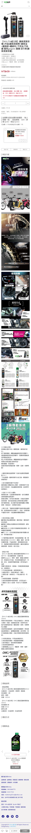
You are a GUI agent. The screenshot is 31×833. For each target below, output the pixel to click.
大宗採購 (15, 782)
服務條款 (20, 780)
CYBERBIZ (12, 826)
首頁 (2, 804)
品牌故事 (3, 780)
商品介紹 (6, 149)
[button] (29, 752)
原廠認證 (15, 780)
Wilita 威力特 (8, 804)
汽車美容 (17, 807)
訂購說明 (9, 782)
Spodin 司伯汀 (17, 804)
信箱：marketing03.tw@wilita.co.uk (11, 795)
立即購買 (24, 831)
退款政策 (3, 782)
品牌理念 (9, 780)
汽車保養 (11, 807)
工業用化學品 (5, 807)
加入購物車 (14, 831)
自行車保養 (4, 809)
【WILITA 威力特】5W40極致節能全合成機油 (15, 759)
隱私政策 (26, 780)
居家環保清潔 (11, 809)
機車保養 (23, 807)
